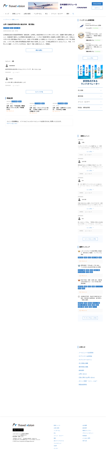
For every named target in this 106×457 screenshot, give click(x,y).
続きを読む (39, 50)
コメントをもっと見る (90, 239)
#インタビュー (81, 272)
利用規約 (85, 435)
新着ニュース (16, 13)
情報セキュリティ (87, 430)
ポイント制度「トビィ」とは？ (88, 381)
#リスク (94, 306)
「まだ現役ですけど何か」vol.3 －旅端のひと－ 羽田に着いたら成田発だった (93, 47)
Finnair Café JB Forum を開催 (93, 25)
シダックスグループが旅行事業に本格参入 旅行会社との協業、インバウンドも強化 (91, 252)
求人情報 (80, 90)
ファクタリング (57, 443)
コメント (11, 111)
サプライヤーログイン (85, 359)
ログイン (97, 8)
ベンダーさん (38, 13)
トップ (7, 13)
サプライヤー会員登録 (85, 356)
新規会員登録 (97, 3)
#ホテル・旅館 (81, 270)
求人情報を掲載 (83, 363)
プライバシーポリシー (88, 433)
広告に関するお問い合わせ (87, 377)
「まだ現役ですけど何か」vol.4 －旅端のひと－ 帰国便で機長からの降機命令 (93, 35)
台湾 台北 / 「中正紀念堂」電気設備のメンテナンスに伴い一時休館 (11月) (16, 107)
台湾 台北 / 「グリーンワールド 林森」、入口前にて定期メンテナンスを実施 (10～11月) (39, 109)
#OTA (87, 272)
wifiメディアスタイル (59, 440)
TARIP (55, 445)
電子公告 (85, 440)
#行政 (85, 303)
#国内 (85, 257)
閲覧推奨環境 (83, 384)
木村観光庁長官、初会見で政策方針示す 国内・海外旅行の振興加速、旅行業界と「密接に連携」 (92, 298)
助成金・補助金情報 (84, 107)
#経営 (100, 257)
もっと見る (90, 58)
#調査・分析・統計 (82, 304)
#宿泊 (86, 306)
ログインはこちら (12, 123)
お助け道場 (27, 13)
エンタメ (56, 448)
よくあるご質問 (86, 438)
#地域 (93, 286)
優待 (67, 13)
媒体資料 (81, 370)
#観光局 (90, 303)
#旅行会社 (80, 257)
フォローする (19, 429)
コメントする (39, 92)
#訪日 (89, 257)
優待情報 (80, 96)
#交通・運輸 (17, 28)
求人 (46, 13)
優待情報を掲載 (83, 367)
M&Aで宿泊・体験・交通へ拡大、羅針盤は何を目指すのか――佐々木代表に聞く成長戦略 (91, 281)
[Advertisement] (90, 124)
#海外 (11, 28)
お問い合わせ (83, 374)
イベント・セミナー (57, 13)
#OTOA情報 (6, 28)
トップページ (6, 19)
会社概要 (85, 425)
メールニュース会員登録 (86, 352)
